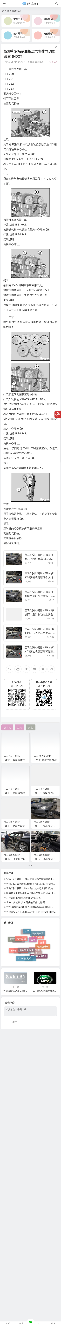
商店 (21, 1323)
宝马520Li (15, 939)
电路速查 (37, 942)
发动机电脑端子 (19, 946)
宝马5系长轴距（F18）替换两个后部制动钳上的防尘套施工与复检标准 (39, 614)
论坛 (40, 1323)
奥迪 (42, 939)
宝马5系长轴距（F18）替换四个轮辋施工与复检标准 (44, 793)
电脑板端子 (42, 948)
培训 (38, 946)
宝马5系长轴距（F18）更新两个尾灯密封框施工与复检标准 (39, 595)
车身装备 (29, 948)
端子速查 (21, 933)
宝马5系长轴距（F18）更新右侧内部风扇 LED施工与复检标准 (39, 558)
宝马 (33, 933)
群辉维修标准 (26, 942)
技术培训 (16, 10)
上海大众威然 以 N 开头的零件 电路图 (25, 902)
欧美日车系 (37, 934)
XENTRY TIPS (38, 954)
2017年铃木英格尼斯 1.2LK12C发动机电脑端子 (30, 907)
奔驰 (28, 958)
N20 (27, 930)
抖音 (53, 1323)
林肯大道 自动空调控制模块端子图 (23, 897)
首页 (7, 10)
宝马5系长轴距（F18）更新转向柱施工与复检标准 (14, 793)
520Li (25, 937)
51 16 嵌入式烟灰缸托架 (27, 953)
